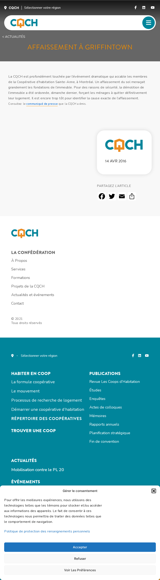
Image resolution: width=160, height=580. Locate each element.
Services (18, 269)
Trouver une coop (33, 431)
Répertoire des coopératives (46, 419)
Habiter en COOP (31, 374)
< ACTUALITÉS (13, 36)
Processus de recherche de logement (46, 400)
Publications (105, 374)
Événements (25, 482)
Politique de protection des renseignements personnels (47, 531)
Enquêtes (97, 398)
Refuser (80, 559)
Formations (20, 277)
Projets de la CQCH (28, 286)
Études (95, 390)
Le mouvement (25, 391)
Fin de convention (104, 441)
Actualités (24, 461)
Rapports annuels (104, 424)
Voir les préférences (80, 570)
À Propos (19, 260)
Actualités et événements (32, 294)
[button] (154, 491)
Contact (17, 303)
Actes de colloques (105, 407)
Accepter (80, 547)
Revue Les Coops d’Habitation (114, 381)
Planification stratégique (109, 432)
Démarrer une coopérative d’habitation (47, 409)
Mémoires (97, 415)
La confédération (33, 253)
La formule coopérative (33, 382)
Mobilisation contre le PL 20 (37, 470)
